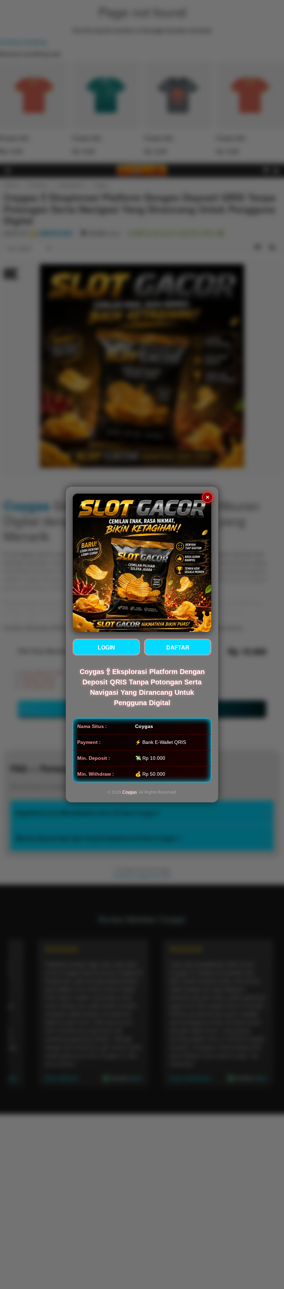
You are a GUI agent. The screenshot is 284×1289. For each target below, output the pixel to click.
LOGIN (106, 648)
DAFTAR (177, 648)
